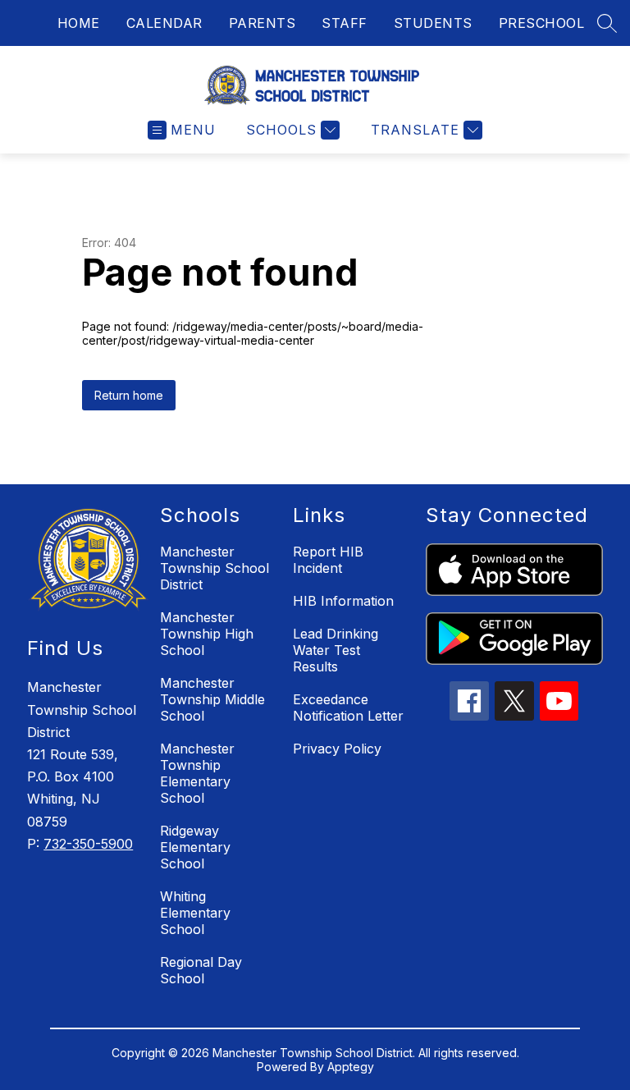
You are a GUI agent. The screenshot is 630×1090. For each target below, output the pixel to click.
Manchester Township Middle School (212, 699)
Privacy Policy (337, 748)
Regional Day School (201, 970)
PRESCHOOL (542, 23)
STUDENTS (433, 23)
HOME (78, 23)
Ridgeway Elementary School (195, 847)
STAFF (345, 23)
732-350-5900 (88, 844)
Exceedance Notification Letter (348, 707)
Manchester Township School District (214, 568)
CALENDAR (164, 23)
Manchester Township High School (206, 633)
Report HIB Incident (328, 559)
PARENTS (262, 23)
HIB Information (343, 601)
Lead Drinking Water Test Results (335, 650)
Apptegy (350, 1067)
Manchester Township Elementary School (197, 773)
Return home (128, 395)
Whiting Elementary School (195, 912)
